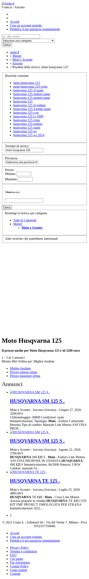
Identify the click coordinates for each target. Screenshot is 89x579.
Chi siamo (16, 559)
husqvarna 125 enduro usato (31, 94)
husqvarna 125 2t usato (28, 90)
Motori (17, 224)
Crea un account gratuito (26, 25)
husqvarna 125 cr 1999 (28, 116)
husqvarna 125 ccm (26, 112)
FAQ (13, 555)
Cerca (6, 44)
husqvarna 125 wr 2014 (28, 135)
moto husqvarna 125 (26, 83)
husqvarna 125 (22, 101)
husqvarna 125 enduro (27, 124)
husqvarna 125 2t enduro (29, 105)
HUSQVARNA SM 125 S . (37, 401)
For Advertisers (20, 562)
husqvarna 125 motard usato (31, 97)
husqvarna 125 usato (26, 127)
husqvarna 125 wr (25, 131)
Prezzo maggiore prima (25, 376)
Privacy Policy (19, 547)
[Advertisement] (44, 287)
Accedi (14, 21)
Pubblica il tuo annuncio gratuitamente (35, 29)
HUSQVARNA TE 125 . (35, 480)
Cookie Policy (19, 566)
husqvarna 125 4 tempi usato (32, 109)
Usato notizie (18, 570)
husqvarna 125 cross (26, 120)
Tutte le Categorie (24, 220)
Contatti (15, 573)
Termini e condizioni (23, 551)
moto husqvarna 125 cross (30, 86)
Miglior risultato (44, 361)
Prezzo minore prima (23, 372)
